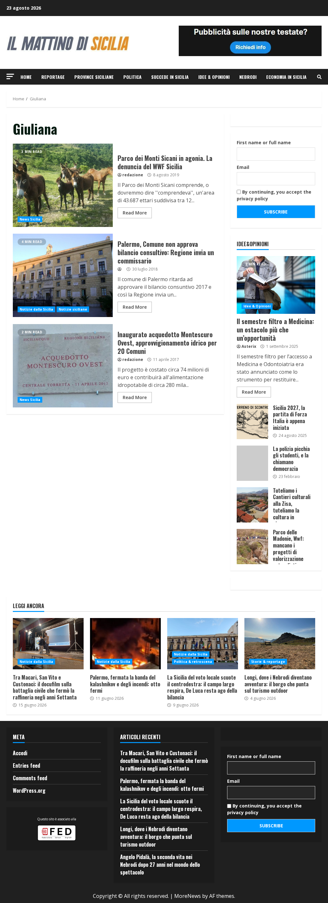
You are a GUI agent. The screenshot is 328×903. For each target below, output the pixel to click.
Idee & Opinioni (214, 76)
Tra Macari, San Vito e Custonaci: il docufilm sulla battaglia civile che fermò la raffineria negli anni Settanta (48, 643)
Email (243, 167)
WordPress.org (29, 790)
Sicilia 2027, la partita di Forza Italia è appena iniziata (252, 421)
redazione (132, 175)
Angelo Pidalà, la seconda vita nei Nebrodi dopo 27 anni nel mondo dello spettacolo (160, 864)
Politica (132, 76)
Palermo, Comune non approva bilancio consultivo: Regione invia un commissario (63, 275)
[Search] (319, 77)
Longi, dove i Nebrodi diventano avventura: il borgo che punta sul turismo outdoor (279, 643)
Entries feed (26, 765)
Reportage (53, 76)
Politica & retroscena (193, 661)
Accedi (20, 753)
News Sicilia (30, 219)
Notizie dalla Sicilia (36, 309)
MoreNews (187, 895)
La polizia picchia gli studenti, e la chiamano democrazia (252, 463)
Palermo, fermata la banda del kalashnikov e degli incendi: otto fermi (125, 643)
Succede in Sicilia (170, 76)
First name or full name (264, 142)
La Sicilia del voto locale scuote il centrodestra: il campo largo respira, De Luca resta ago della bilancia (202, 643)
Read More (135, 213)
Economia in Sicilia (286, 76)
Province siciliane (94, 76)
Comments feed (30, 778)
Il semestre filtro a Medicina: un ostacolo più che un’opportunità (276, 285)
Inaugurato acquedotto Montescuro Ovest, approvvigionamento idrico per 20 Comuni (63, 365)
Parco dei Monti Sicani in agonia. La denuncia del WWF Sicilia (63, 185)
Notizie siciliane (73, 309)
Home (26, 76)
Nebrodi (248, 76)
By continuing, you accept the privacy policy (274, 195)
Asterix (249, 346)
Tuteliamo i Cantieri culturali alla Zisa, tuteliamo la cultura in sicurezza (252, 505)
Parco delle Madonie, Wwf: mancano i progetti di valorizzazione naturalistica (252, 546)
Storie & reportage (268, 661)
